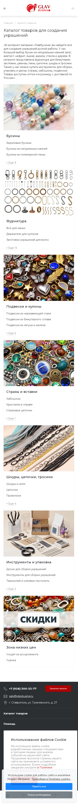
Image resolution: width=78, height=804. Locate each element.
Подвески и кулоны (23, 307)
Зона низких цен (21, 647)
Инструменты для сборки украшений (31, 575)
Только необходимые (39, 794)
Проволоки (13, 495)
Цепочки (12, 489)
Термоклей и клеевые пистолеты (27, 580)
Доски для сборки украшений (26, 569)
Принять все (39, 786)
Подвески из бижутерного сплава (28, 319)
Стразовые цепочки (19, 410)
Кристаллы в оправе (19, 404)
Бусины (13, 136)
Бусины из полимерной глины (25, 154)
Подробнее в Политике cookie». (51, 778)
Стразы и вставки (21, 392)
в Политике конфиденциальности (31, 769)
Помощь (9, 724)
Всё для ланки (15, 228)
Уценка (11, 660)
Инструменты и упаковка (28, 562)
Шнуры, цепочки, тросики (29, 477)
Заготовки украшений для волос (27, 239)
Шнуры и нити (15, 484)
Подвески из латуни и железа (25, 325)
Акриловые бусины (18, 143)
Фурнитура (16, 221)
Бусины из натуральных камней (26, 148)
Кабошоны (13, 398)
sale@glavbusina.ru (21, 696)
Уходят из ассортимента (22, 654)
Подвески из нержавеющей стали (28, 313)
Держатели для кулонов (22, 234)
